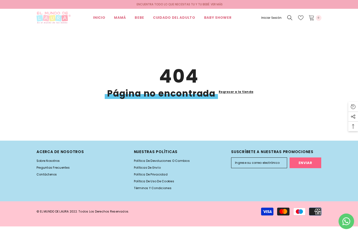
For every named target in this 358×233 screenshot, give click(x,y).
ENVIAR (305, 162)
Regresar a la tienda (236, 92)
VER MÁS (217, 4)
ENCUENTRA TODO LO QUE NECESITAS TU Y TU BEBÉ (173, 4)
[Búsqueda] (290, 18)
